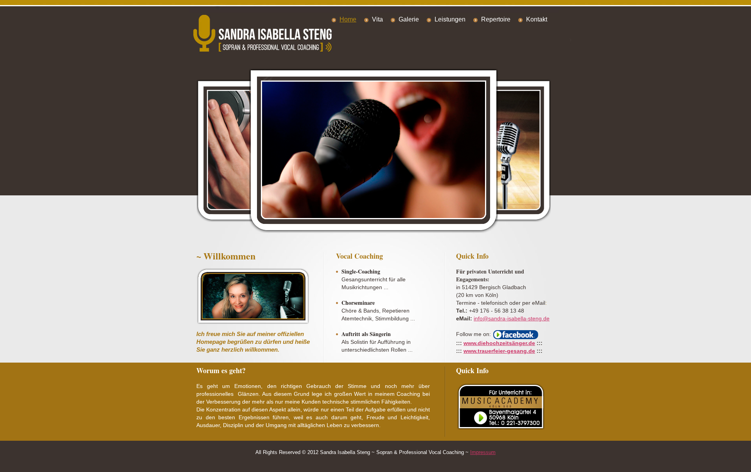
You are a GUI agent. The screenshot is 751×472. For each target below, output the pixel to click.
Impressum (483, 452)
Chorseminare (358, 303)
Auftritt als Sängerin (366, 334)
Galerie (409, 19)
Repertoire (495, 19)
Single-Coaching (360, 271)
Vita (377, 19)
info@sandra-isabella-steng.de (512, 318)
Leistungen (450, 19)
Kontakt (536, 19)
